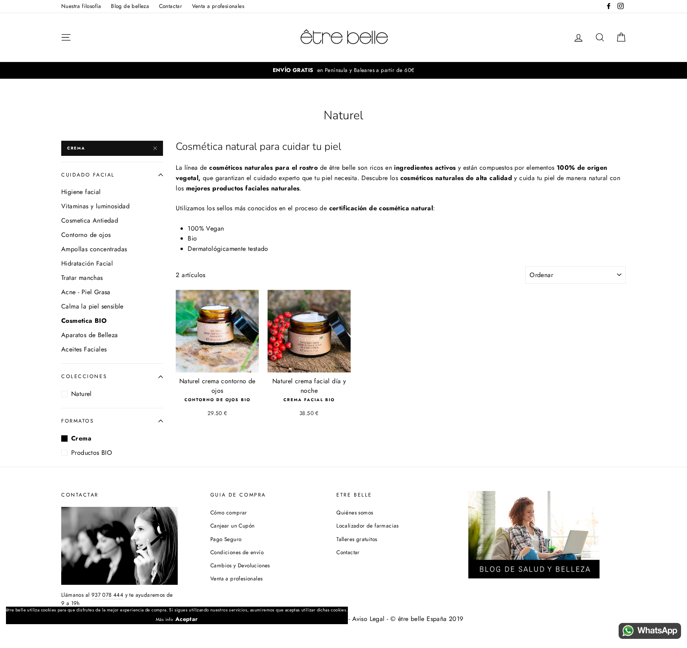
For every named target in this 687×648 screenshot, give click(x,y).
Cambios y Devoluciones (240, 565)
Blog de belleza (130, 6)
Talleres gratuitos (356, 539)
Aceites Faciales (84, 349)
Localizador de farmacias (367, 526)
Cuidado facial (88, 174)
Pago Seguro (225, 539)
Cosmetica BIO (84, 320)
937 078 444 (107, 595)
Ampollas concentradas (94, 249)
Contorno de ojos (86, 234)
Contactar (170, 6)
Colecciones (84, 376)
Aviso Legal (368, 618)
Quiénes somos (354, 512)
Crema (76, 148)
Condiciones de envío (237, 552)
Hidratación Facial (87, 263)
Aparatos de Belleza (89, 335)
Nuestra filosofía (81, 6)
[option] (343, 70)
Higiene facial (81, 191)
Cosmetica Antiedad (89, 220)
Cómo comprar (228, 512)
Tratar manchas (82, 277)
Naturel (81, 393)
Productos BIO (91, 452)
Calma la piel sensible (92, 306)
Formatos (77, 421)
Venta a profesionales (218, 6)
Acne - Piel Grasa (86, 292)
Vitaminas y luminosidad (95, 206)
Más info (164, 619)
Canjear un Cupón (232, 526)
